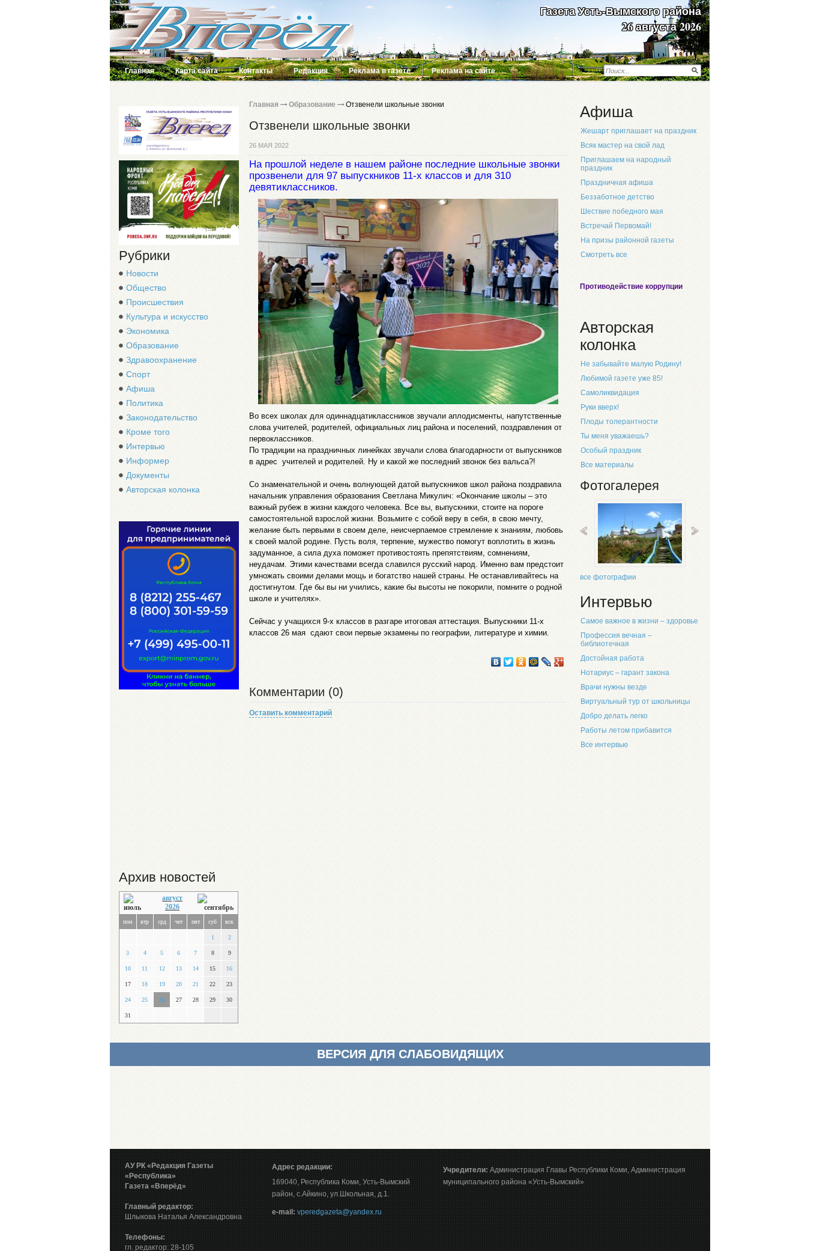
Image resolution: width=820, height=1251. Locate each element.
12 (162, 968)
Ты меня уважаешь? (614, 436)
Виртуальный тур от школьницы (635, 701)
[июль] (135, 903)
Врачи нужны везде (613, 687)
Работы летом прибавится (626, 730)
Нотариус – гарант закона (624, 672)
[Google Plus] (559, 662)
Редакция (311, 71)
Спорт (138, 374)
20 (179, 984)
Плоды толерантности (619, 421)
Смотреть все (603, 254)
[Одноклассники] (521, 662)
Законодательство (161, 417)
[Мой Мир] (534, 662)
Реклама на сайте (463, 71)
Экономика (147, 331)
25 (145, 999)
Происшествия (155, 302)
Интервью (145, 446)
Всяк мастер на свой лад (622, 145)
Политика (144, 403)
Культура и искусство (167, 316)
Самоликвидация (609, 393)
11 (145, 968)
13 (179, 968)
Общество (146, 287)
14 (196, 968)
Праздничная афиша (616, 182)
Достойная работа (612, 658)
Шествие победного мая (621, 211)
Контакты (256, 71)
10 (128, 968)
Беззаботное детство (617, 197)
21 (196, 984)
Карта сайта (196, 71)
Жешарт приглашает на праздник (638, 131)
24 (128, 999)
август (172, 898)
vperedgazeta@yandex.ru (339, 1212)
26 (162, 999)
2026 (172, 907)
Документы (147, 475)
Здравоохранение (161, 360)
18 (145, 984)
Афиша (140, 388)
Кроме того (148, 432)
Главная (139, 71)
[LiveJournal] (546, 662)
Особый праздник (610, 450)
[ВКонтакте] (496, 662)
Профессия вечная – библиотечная (616, 639)
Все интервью (604, 745)
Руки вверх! (599, 407)
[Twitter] (508, 662)
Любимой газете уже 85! (621, 378)
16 (229, 968)
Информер (147, 460)
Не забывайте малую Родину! (630, 364)
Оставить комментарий (290, 713)
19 (162, 984)
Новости (142, 273)
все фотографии (608, 577)
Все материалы (607, 465)
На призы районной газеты (627, 240)
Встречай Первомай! (615, 226)
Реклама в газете (380, 71)
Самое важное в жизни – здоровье (639, 621)
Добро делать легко (614, 716)
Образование (152, 345)
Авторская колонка (163, 489)
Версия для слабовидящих (410, 1054)
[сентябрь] (215, 903)
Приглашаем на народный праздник (625, 164)
